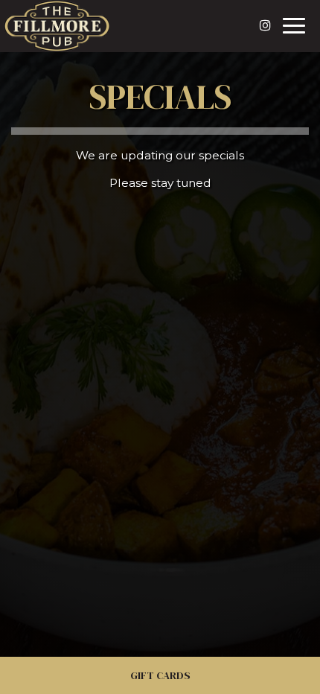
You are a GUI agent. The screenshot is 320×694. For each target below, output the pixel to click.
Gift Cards (160, 675)
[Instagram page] (265, 25)
